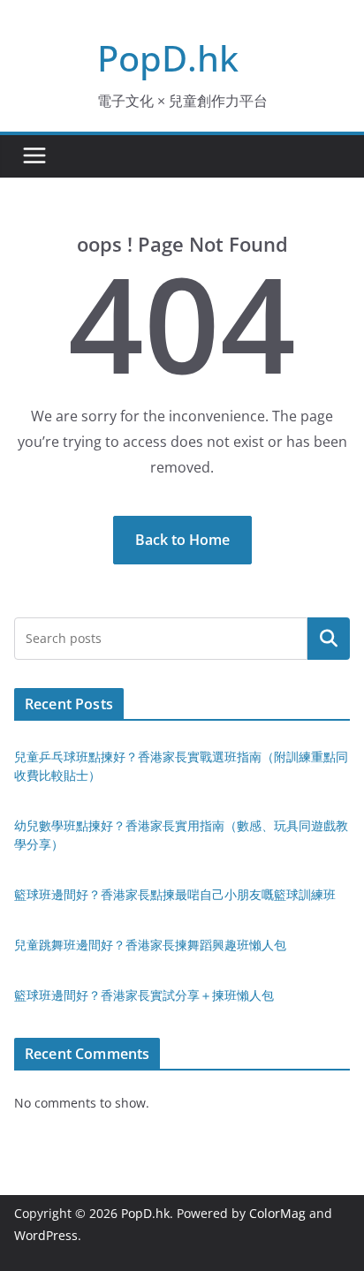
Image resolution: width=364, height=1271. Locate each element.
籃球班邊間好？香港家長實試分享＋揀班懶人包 (144, 995)
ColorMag (277, 1213)
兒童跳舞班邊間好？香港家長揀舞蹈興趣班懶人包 (150, 944)
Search (328, 637)
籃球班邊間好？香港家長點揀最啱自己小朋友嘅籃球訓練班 (175, 894)
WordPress (46, 1235)
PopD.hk (168, 58)
